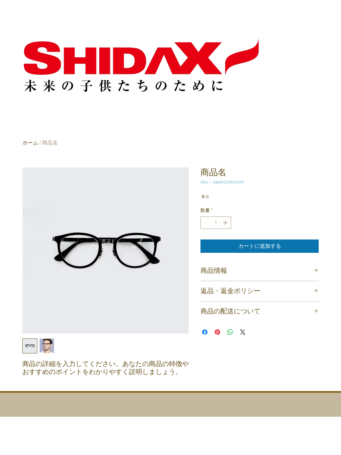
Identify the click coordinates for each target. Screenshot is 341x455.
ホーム (30, 143)
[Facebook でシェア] (205, 332)
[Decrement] (205, 222)
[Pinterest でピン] (217, 332)
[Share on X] (243, 332)
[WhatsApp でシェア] (230, 332)
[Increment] (226, 222)
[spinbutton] (216, 222)
